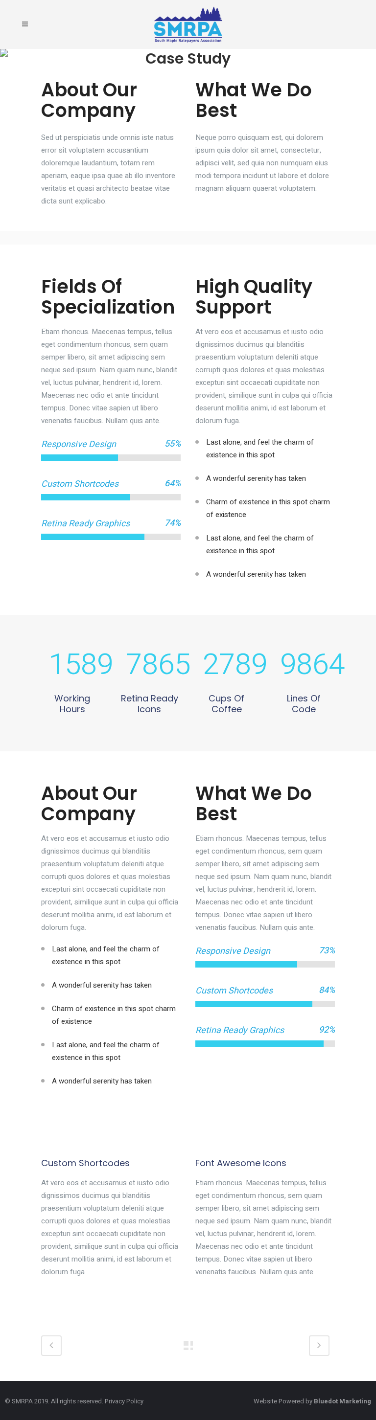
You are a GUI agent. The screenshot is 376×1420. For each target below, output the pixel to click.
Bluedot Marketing (342, 1401)
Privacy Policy (124, 1401)
